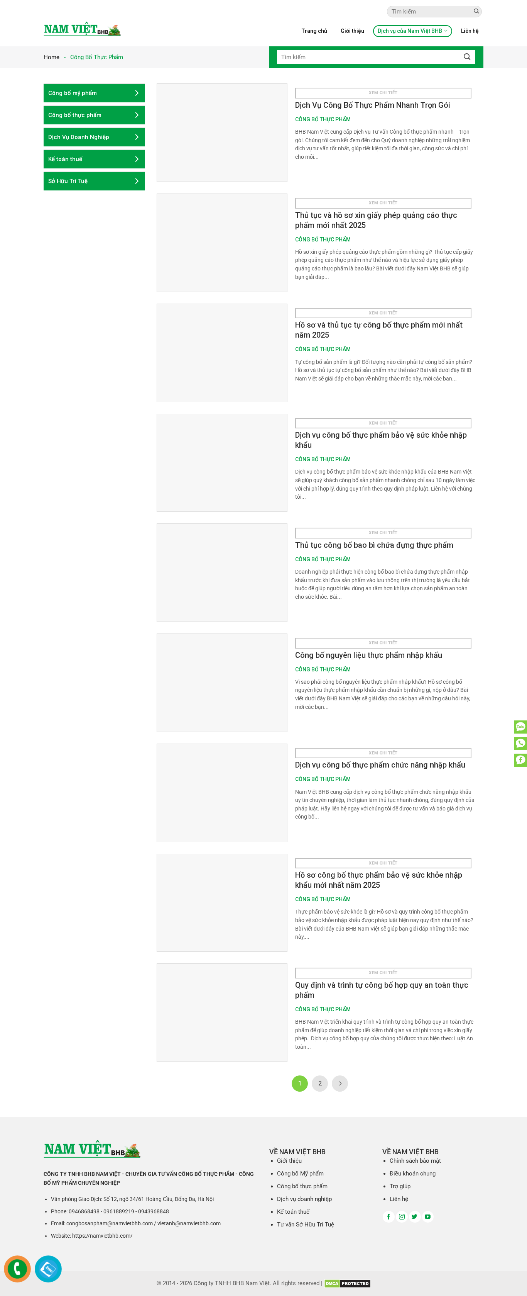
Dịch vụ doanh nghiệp (304, 1199)
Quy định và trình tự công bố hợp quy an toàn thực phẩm (381, 990)
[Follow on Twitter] (415, 1217)
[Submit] (476, 11)
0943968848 (153, 1211)
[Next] (340, 1083)
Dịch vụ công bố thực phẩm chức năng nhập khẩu (380, 764)
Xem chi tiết (383, 92)
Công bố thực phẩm (302, 1186)
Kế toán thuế (293, 1211)
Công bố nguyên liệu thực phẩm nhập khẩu (368, 655)
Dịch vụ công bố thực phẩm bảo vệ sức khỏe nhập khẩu (381, 440)
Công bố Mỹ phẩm (300, 1173)
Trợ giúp (400, 1186)
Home (51, 57)
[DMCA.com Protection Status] (347, 1283)
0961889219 (118, 1211)
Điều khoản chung (413, 1173)
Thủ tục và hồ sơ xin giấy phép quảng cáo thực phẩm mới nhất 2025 (376, 220)
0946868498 (84, 1211)
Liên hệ (470, 31)
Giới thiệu (352, 31)
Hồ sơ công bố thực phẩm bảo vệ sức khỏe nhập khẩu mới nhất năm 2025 (378, 880)
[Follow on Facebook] (389, 1217)
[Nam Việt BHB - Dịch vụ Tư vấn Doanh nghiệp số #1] (82, 29)
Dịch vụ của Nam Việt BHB (410, 31)
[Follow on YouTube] (428, 1217)
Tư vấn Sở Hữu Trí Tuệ (305, 1224)
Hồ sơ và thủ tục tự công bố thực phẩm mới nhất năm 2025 (379, 330)
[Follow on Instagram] (402, 1217)
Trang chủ (314, 31)
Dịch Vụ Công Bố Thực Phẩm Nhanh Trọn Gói (372, 105)
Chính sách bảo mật (415, 1160)
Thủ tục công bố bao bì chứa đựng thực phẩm (374, 545)
